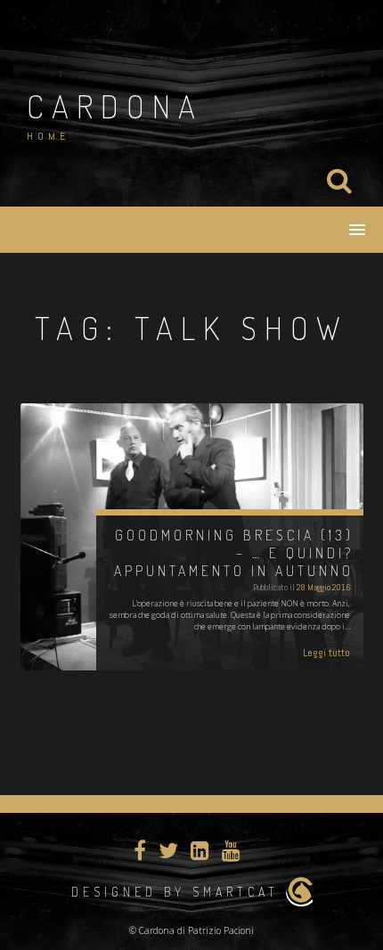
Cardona (115, 105)
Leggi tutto (326, 653)
